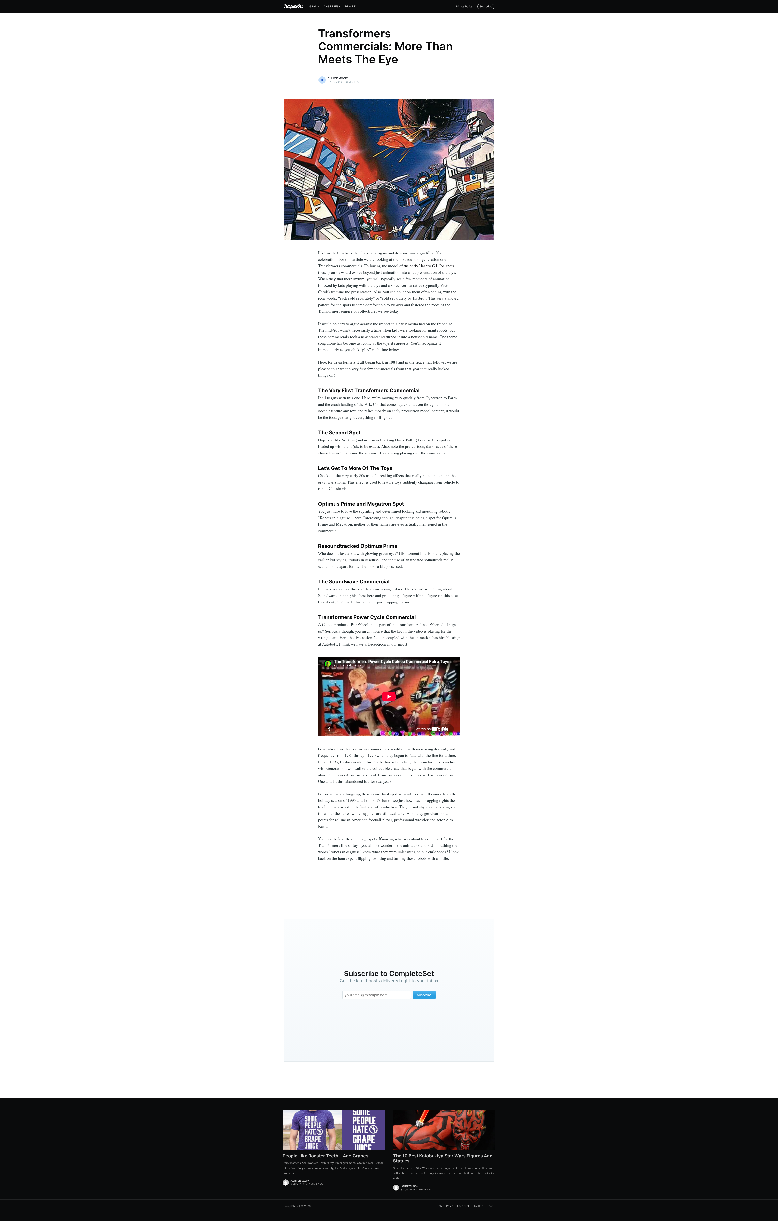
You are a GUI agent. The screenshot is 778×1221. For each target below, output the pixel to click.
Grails (314, 6)
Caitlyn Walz (299, 1181)
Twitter (478, 1206)
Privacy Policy (463, 6)
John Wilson (409, 1186)
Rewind (350, 6)
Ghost (490, 1206)
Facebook (463, 1206)
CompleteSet (292, 1206)
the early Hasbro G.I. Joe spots (429, 265)
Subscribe (486, 6)
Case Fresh (332, 6)
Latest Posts (445, 1206)
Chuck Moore (338, 78)
